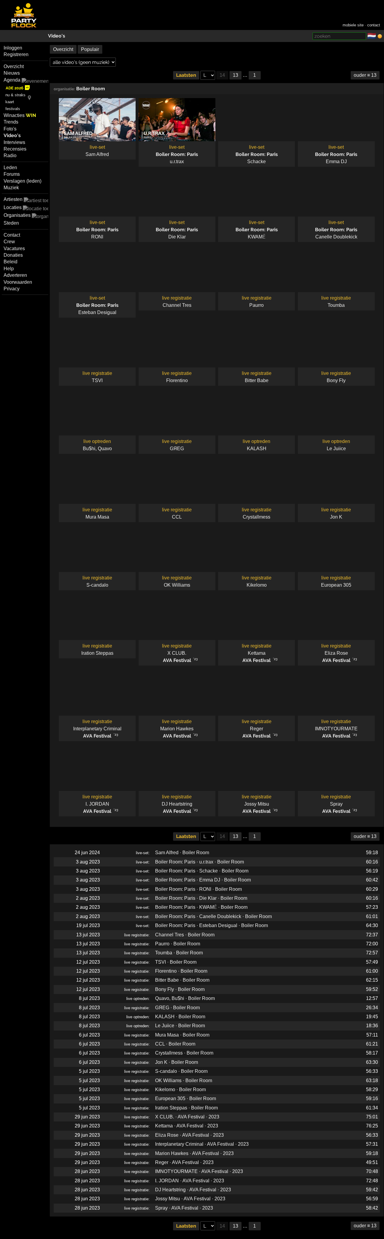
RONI (97, 236)
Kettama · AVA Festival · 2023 (186, 1125)
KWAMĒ (257, 236)
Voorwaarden (18, 282)
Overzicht (14, 66)
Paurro (256, 305)
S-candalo (97, 585)
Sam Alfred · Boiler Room (182, 852)
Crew (9, 241)
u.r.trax (177, 161)
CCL (177, 516)
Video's (56, 36)
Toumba (336, 305)
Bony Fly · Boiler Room (180, 989)
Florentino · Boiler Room (181, 971)
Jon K (336, 516)
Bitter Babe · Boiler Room (182, 980)
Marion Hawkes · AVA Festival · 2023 (194, 1153)
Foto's (10, 128)
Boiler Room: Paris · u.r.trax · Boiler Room (199, 861)
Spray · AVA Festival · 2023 (184, 1208)
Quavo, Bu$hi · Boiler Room (185, 998)
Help (9, 268)
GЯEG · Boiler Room (177, 1007)
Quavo (105, 448)
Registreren (16, 54)
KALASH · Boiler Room (180, 1016)
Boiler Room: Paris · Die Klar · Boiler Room (201, 898)
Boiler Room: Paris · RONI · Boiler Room (198, 889)
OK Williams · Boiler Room (183, 1080)
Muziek (11, 187)
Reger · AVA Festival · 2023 (184, 1162)
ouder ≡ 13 (365, 75)
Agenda (12, 79)
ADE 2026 (14, 88)
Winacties (20, 115)
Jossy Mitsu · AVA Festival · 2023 (190, 1198)
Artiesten (13, 199)
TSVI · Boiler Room (175, 962)
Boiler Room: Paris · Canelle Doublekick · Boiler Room (213, 916)
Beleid (10, 261)
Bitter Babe (256, 380)
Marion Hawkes (177, 728)
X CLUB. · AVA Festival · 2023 (187, 1116)
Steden (11, 223)
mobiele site (353, 25)
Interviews (14, 142)
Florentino (177, 380)
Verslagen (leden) (22, 181)
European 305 (336, 585)
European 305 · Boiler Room (185, 1098)
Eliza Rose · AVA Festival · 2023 (189, 1135)
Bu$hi (89, 448)
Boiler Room (90, 88)
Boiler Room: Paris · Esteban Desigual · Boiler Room (211, 925)
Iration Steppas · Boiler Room (186, 1107)
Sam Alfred (97, 154)
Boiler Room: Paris (177, 154)
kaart (9, 102)
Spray (336, 804)
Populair (90, 49)
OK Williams (177, 585)
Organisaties (17, 215)
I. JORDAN (97, 804)
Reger (256, 728)
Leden (10, 167)
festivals (12, 108)
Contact (12, 235)
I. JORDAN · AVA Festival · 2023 (189, 1180)
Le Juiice (336, 448)
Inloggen (13, 47)
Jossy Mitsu (256, 804)
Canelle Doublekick (336, 236)
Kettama (257, 653)
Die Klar (177, 236)
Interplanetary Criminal (97, 728)
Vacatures (14, 248)
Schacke (256, 161)
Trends (11, 121)
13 (235, 75)
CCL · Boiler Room (175, 1043)
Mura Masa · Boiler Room (182, 1034)
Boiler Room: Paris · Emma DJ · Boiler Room (203, 879)
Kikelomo (257, 585)
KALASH (256, 448)
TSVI (97, 380)
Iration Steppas (97, 653)
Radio (10, 155)
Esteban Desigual (97, 312)
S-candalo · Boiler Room (181, 1071)
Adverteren (15, 275)
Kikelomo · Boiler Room (180, 1089)
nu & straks (15, 95)
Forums (12, 174)
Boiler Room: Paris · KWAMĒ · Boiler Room (201, 907)
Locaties (13, 207)
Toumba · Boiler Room (179, 952)
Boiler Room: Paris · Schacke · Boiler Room (201, 870)
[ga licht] (379, 36)
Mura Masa (97, 516)
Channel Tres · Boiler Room (184, 934)
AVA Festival (177, 660)
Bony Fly (336, 380)
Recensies (15, 148)
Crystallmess (256, 516)
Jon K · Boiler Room (176, 1062)
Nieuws (12, 73)
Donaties (13, 255)
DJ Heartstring (177, 804)
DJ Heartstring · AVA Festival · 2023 (193, 1189)
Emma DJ (336, 161)
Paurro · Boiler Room (177, 943)
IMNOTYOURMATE (336, 728)
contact (373, 25)
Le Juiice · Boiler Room (180, 1025)
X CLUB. (176, 653)
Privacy (12, 288)
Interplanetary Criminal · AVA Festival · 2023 (202, 1144)
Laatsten (186, 75)
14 (222, 75)
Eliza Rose (336, 653)
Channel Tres (177, 305)
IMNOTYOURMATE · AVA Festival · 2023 (199, 1171)
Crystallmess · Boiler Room (184, 1052)
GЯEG (177, 448)
